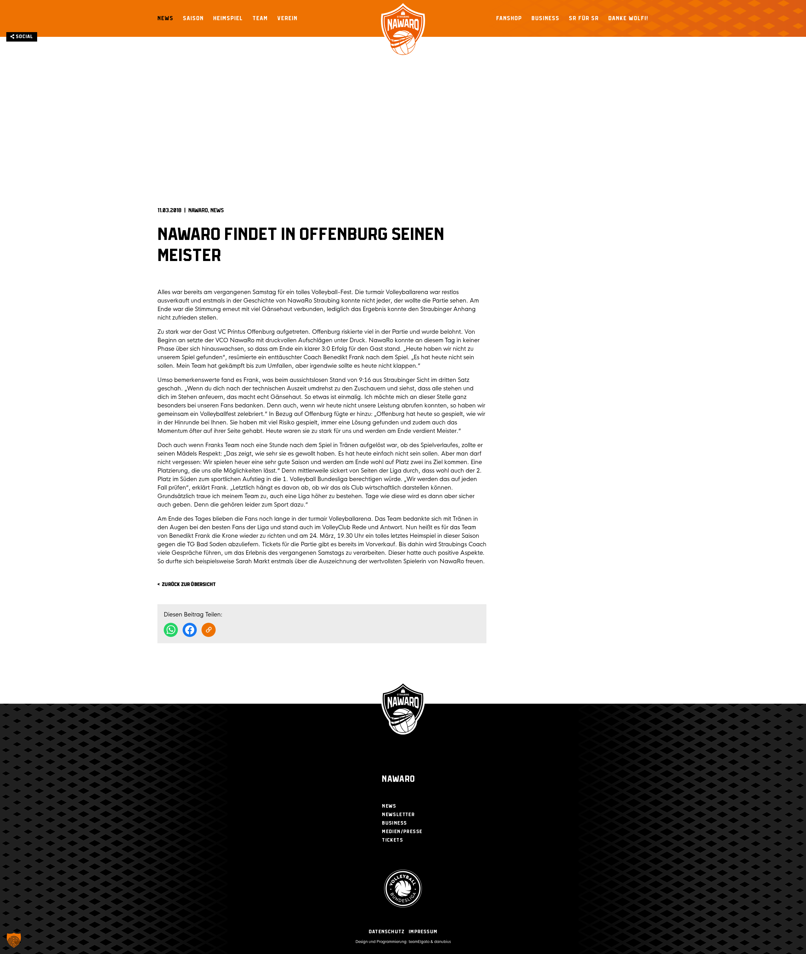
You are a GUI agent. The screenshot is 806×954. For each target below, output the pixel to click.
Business (545, 18)
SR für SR (584, 18)
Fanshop (509, 18)
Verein (287, 18)
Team (260, 18)
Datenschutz (387, 931)
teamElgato (419, 941)
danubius (442, 941)
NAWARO (198, 210)
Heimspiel (228, 18)
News (165, 18)
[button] (14, 940)
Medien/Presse (402, 831)
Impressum (423, 931)
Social (23, 36)
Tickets (392, 840)
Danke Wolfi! (628, 18)
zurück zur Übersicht (189, 584)
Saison (193, 18)
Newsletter (398, 814)
